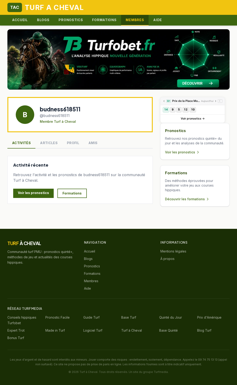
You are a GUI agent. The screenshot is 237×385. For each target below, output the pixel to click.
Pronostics (71, 20)
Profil (73, 143)
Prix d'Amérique (209, 317)
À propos (167, 259)
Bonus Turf (15, 338)
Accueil (20, 20)
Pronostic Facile (57, 317)
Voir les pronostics (33, 193)
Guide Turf (91, 317)
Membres (135, 20)
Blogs (43, 20)
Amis (92, 143)
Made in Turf (55, 330)
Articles (49, 143)
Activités (21, 143)
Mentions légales (173, 251)
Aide (157, 20)
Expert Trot (16, 330)
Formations (104, 20)
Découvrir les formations (185, 199)
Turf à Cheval (131, 330)
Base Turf (128, 317)
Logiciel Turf (92, 330)
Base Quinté (168, 330)
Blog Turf (204, 330)
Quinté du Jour (170, 317)
